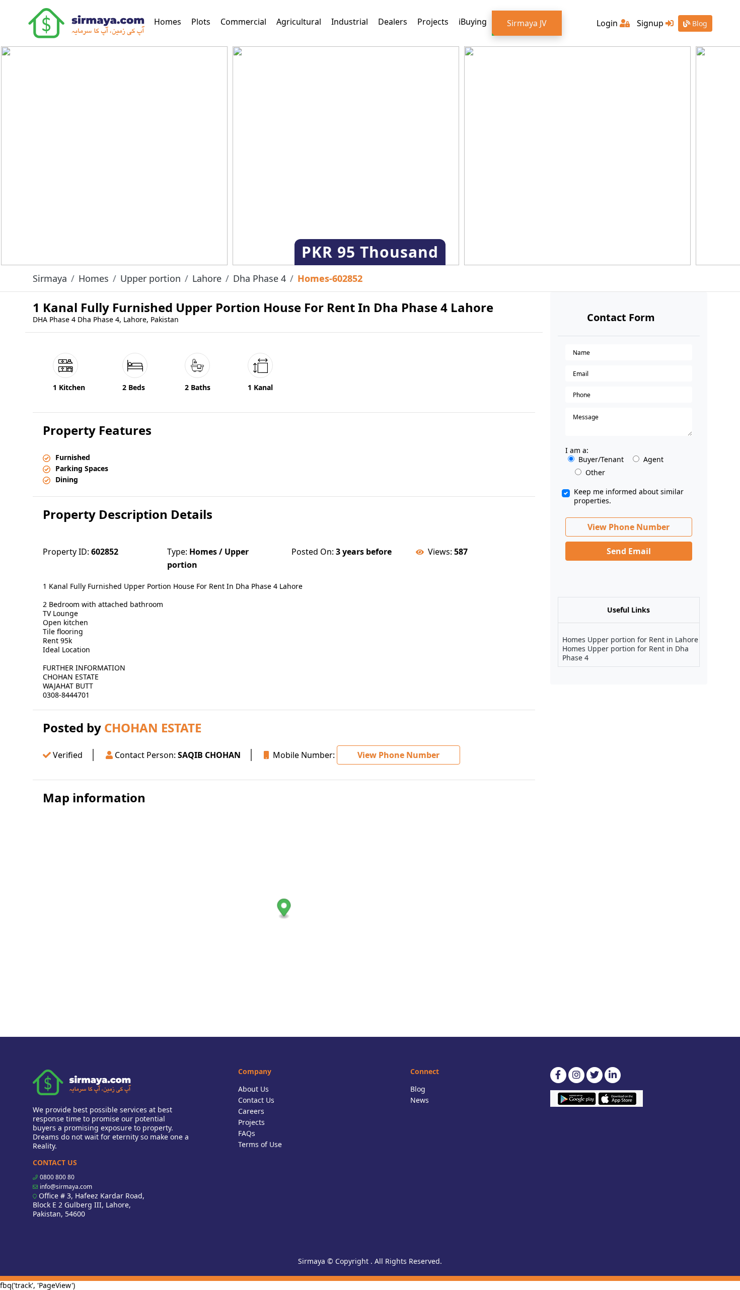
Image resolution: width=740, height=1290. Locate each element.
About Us (253, 1089)
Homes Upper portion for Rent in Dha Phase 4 (625, 653)
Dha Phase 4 (259, 278)
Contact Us (256, 1100)
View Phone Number (398, 755)
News (419, 1100)
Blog (698, 23)
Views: (440, 551)
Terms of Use (260, 1144)
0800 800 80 (57, 1177)
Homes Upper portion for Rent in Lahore (630, 639)
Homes (170, 21)
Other (595, 472)
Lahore (206, 278)
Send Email (629, 551)
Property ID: (66, 551)
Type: (177, 551)
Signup (651, 23)
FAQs (246, 1133)
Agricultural (298, 21)
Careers (251, 1111)
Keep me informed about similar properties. (629, 496)
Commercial (243, 21)
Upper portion (150, 278)
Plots (200, 21)
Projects (433, 21)
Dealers (392, 21)
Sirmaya (50, 278)
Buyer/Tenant (601, 459)
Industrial (349, 21)
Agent (653, 459)
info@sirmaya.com (66, 1186)
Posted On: (312, 551)
